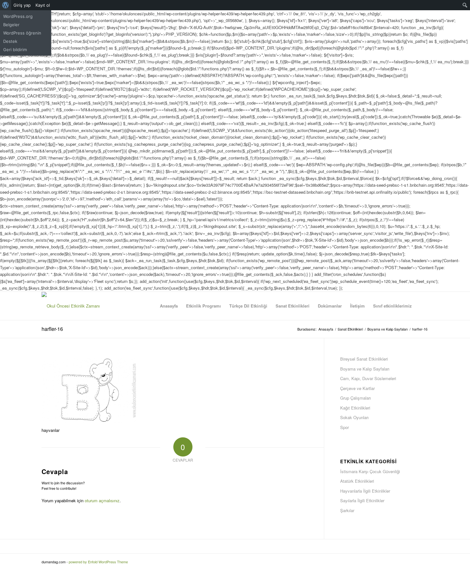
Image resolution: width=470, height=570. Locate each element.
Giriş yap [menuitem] (22, 5)
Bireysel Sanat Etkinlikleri (364, 359)
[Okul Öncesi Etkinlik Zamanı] (71, 306)
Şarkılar (347, 510)
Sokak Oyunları (354, 417)
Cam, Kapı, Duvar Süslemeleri (368, 378)
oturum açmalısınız (102, 500)
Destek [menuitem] (10, 41)
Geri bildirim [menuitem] (15, 49)
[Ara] (422, 306)
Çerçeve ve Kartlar (357, 388)
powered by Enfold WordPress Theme (98, 561)
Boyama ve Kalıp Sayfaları (364, 369)
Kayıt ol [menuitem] (42, 5)
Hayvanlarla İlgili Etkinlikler (365, 491)
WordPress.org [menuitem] (18, 16)
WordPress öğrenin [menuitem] (22, 32)
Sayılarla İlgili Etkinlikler (362, 500)
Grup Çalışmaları (355, 398)
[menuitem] (5, 5)
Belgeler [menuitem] (11, 24)
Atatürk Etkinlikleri (357, 481)
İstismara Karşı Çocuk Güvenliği (370, 471)
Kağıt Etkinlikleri (355, 408)
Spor (344, 427)
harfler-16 (52, 328)
